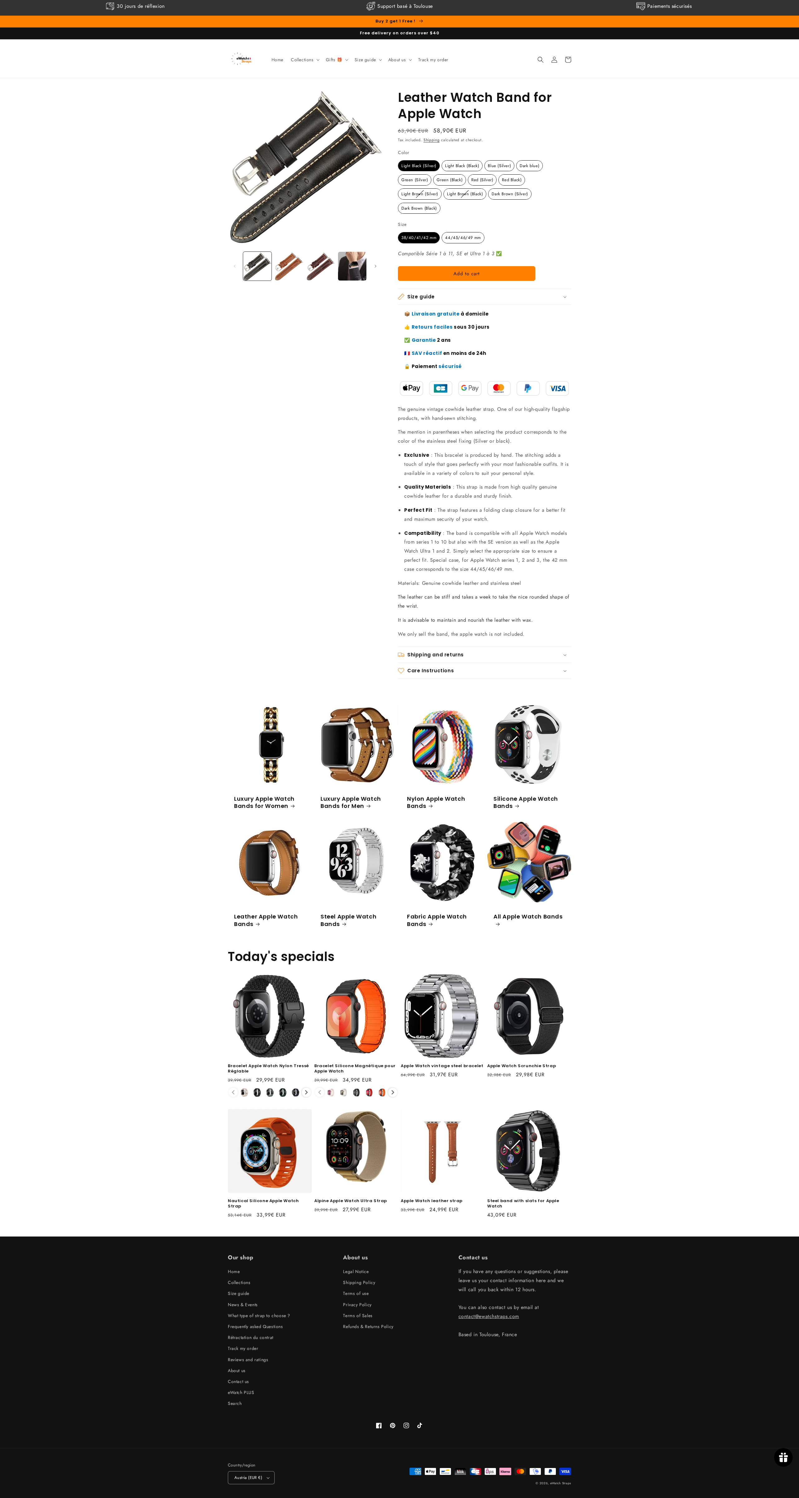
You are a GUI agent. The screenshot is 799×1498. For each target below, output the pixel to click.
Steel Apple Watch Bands (348, 920)
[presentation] (306, 1092)
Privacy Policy (357, 1304)
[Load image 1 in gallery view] (257, 266)
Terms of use (356, 1293)
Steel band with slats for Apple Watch (523, 1203)
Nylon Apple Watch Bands (436, 802)
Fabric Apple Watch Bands (437, 920)
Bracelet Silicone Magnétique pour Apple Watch (355, 1068)
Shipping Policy (359, 1282)
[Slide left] (235, 266)
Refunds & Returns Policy (368, 1326)
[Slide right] (375, 266)
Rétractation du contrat (250, 1337)
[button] (304, 59)
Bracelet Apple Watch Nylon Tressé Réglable (268, 1068)
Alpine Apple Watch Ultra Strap (350, 1201)
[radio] (419, 166)
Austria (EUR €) (248, 1478)
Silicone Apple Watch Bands (525, 802)
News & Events (243, 1304)
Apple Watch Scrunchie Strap (521, 1066)
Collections (239, 1282)
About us (237, 1370)
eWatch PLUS (241, 1392)
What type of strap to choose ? (259, 1315)
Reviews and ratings (248, 1359)
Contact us (238, 1381)
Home (234, 1271)
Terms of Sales (357, 1315)
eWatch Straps (560, 1483)
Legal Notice (356, 1271)
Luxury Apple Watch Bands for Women (264, 802)
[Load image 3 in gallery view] (320, 266)
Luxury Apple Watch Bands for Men (351, 802)
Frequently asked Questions (255, 1326)
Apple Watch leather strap (432, 1201)
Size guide (238, 1293)
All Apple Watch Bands (528, 916)
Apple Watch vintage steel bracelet (442, 1066)
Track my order (243, 1348)
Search (235, 1403)
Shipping (432, 140)
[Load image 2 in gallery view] (289, 266)
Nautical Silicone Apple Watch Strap (263, 1203)
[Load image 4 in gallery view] (352, 266)
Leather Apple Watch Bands (266, 920)
